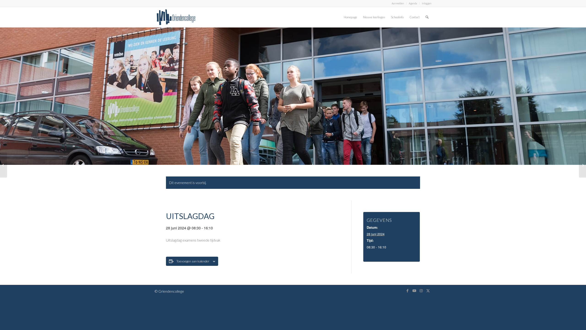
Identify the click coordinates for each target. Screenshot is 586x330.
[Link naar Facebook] (407, 290)
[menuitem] (398, 3)
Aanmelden (398, 3)
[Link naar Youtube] (414, 290)
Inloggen (426, 3)
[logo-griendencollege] (176, 17)
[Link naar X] (428, 290)
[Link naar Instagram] (421, 290)
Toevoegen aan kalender (192, 261)
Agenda (413, 3)
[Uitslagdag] (3, 165)
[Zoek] (427, 17)
